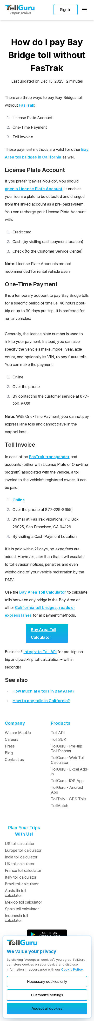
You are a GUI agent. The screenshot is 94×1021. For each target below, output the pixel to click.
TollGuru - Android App (67, 790)
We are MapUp (18, 732)
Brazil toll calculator (22, 883)
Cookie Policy (72, 969)
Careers (11, 739)
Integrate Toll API (40, 651)
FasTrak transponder (49, 456)
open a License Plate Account (33, 188)
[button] (66, 9)
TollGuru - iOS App (67, 780)
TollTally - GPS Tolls (68, 798)
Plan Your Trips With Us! (24, 831)
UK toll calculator (19, 863)
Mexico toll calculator (23, 902)
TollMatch (59, 805)
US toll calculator (19, 843)
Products (60, 723)
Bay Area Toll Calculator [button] (43, 633)
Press (10, 746)
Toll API (58, 732)
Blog (9, 752)
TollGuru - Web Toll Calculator (67, 760)
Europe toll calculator (23, 850)
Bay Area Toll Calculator (42, 592)
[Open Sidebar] (84, 9)
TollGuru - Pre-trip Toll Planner (66, 748)
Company (15, 723)
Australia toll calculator (15, 893)
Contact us (14, 759)
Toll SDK (58, 739)
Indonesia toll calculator (16, 918)
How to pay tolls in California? (41, 700)
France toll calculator (23, 870)
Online (19, 500)
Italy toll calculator (20, 877)
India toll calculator (21, 857)
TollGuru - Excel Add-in (70, 771)
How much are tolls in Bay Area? (44, 691)
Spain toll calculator (22, 908)
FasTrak (26, 105)
